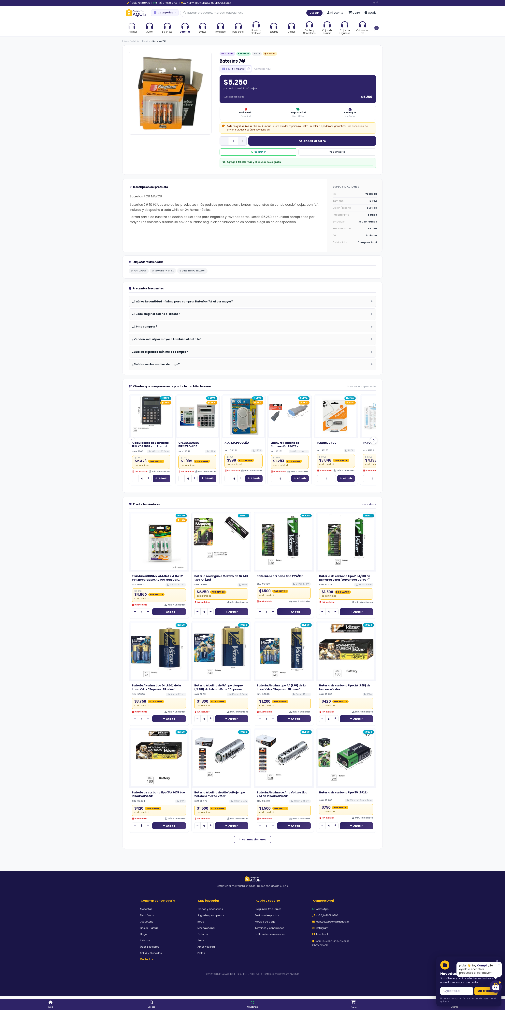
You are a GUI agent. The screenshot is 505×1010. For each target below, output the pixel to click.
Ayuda (372, 13)
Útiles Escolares (149, 947)
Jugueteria (146, 922)
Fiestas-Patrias (149, 928)
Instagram (321, 928)
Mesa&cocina (206, 928)
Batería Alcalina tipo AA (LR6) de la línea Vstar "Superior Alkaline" (281, 687)
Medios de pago (265, 922)
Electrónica (135, 41)
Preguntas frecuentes (268, 909)
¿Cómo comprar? (144, 327)
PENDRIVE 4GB (327, 443)
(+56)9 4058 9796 (140, 3)
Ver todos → (369, 504)
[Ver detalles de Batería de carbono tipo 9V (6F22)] (346, 758)
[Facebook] (377, 3)
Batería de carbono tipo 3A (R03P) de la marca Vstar (158, 794)
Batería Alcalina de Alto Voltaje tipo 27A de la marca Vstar (282, 794)
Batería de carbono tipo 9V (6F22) (343, 792)
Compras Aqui (323, 901)
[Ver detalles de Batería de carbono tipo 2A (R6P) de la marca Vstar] (346, 651)
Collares (202, 934)
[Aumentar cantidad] (242, 141)
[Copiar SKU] (248, 68)
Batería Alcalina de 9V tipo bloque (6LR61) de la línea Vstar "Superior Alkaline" (218, 689)
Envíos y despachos (267, 915)
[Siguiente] (373, 440)
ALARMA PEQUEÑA (236, 443)
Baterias (146, 41)
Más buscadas (209, 901)
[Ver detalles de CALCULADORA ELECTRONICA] (197, 416)
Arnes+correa (206, 947)
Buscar (314, 12)
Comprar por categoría (158, 901)
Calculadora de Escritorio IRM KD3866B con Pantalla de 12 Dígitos (150, 446)
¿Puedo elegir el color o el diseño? (156, 314)
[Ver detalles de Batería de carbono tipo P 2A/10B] (284, 542)
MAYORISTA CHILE (164, 270)
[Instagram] (374, 3)
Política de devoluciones (270, 934)
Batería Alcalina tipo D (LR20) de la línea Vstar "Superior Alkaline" (156, 687)
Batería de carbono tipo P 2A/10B (280, 576)
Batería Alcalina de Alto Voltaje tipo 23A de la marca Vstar (219, 794)
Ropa (200, 922)
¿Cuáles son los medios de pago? (156, 364)
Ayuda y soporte (268, 901)
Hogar (144, 934)
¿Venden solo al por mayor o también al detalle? (166, 339)
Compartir (339, 151)
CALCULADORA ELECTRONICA (188, 444)
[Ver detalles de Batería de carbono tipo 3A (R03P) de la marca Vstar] (159, 758)
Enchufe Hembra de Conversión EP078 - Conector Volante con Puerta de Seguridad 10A (288, 448)
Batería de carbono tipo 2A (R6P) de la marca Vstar (344, 687)
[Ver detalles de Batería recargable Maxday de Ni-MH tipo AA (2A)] (221, 542)
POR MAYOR (140, 270)
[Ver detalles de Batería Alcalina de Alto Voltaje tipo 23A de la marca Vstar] (221, 758)
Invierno (145, 940)
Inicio (124, 41)
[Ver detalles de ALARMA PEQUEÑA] (244, 416)
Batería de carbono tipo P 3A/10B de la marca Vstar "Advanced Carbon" (344, 578)
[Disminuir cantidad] (224, 141)
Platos (201, 953)
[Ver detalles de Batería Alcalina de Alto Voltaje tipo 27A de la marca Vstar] (284, 758)
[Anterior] (131, 440)
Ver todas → (148, 959)
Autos (200, 940)
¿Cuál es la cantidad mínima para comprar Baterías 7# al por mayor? (182, 301)
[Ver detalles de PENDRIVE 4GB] (336, 416)
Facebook (322, 934)
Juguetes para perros (210, 915)
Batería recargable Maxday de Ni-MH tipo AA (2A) (221, 578)
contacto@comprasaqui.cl (332, 922)
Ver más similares (254, 839)
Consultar (260, 151)
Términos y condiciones (269, 928)
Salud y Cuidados (151, 953)
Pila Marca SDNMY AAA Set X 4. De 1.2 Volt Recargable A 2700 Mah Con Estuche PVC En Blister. (157, 579)
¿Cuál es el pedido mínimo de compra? (160, 352)
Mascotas (146, 909)
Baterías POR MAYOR (193, 270)
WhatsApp (322, 909)
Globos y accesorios (210, 909)
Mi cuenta (336, 13)
